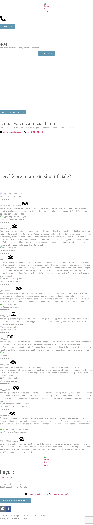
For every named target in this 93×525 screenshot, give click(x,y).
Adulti (4, 84)
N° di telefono (73, 63)
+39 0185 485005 (13, 17)
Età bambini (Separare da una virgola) (78, 84)
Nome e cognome (10, 63)
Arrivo (4, 73)
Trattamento (72, 73)
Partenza (38, 73)
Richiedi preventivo (13, 112)
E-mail (36, 63)
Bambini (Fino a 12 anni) (45, 84)
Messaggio (6, 96)
